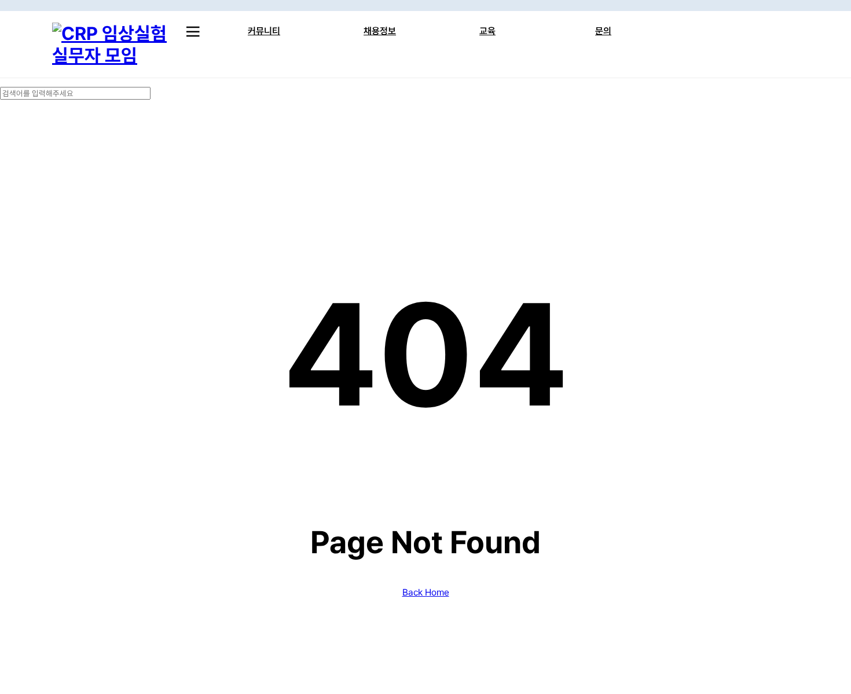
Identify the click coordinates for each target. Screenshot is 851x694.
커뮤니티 (264, 30)
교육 (487, 30)
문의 (603, 30)
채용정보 (380, 30)
